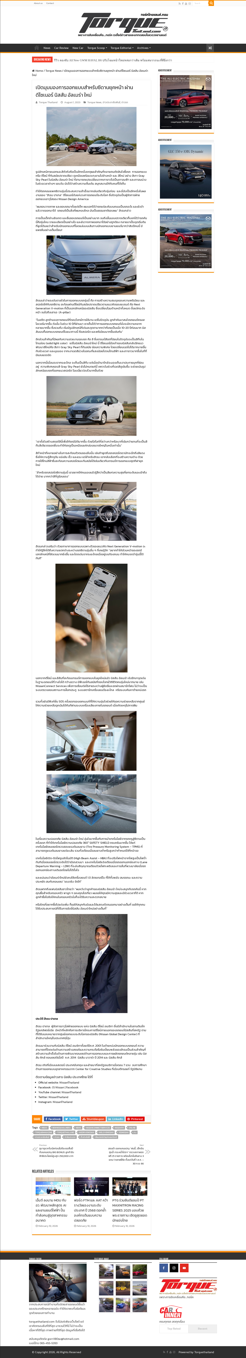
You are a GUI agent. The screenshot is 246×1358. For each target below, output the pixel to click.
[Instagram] (174, 1268)
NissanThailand (69, 1082)
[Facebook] (183, 3)
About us (38, 3)
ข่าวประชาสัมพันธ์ (111, 102)
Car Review (61, 48)
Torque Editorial (121, 48)
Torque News (53, 70)
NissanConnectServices (98, 1127)
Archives (142, 48)
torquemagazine (43, 1132)
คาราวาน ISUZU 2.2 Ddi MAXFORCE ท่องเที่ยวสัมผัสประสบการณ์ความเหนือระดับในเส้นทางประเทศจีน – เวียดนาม (126, 60)
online (132, 1127)
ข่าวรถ (124, 102)
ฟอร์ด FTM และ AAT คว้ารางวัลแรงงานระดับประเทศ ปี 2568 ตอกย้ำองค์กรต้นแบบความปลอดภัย (91, 1210)
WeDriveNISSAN (86, 1132)
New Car (78, 48)
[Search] (211, 3)
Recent (202, 1328)
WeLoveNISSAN (106, 1132)
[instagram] (189, 3)
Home (36, 47)
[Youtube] (186, 3)
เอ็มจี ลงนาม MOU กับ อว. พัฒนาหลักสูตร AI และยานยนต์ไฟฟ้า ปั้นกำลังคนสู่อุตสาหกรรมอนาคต (51, 1210)
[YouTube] (184, 1268)
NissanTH (119, 1127)
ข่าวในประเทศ (70, 1137)
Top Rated (174, 1328)
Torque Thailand (48, 102)
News (47, 48)
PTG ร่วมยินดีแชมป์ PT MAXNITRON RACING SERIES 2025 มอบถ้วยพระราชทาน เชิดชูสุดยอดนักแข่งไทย (129, 1210)
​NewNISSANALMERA (61, 1127)
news (78, 1127)
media (44, 1127)
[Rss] (179, 3)
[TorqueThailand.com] (123, 24)
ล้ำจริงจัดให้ (85, 1137)
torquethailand (65, 1132)
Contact (50, 3)
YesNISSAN (123, 1132)
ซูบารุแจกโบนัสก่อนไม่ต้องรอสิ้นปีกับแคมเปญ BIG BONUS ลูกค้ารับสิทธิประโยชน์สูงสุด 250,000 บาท (56, 1151)
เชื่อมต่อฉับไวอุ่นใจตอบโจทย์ (106, 1137)
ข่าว (134, 1132)
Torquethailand (204, 1352)
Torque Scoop (96, 48)
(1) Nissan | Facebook (65, 1087)
